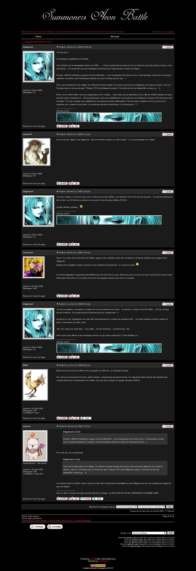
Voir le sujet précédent (32, 518)
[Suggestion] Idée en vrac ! (38, 42)
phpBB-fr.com (104, 561)
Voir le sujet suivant (30, 516)
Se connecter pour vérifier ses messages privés (102, 32)
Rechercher (31, 32)
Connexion (157, 32)
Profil (78, 32)
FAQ (23, 32)
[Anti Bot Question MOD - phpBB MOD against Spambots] (98, 566)
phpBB (92, 559)
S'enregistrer (169, 32)
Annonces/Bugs (83, 520)
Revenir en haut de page (34, 126)
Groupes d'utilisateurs (65, 32)
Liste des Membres (46, 32)
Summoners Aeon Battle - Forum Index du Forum (47, 520)
